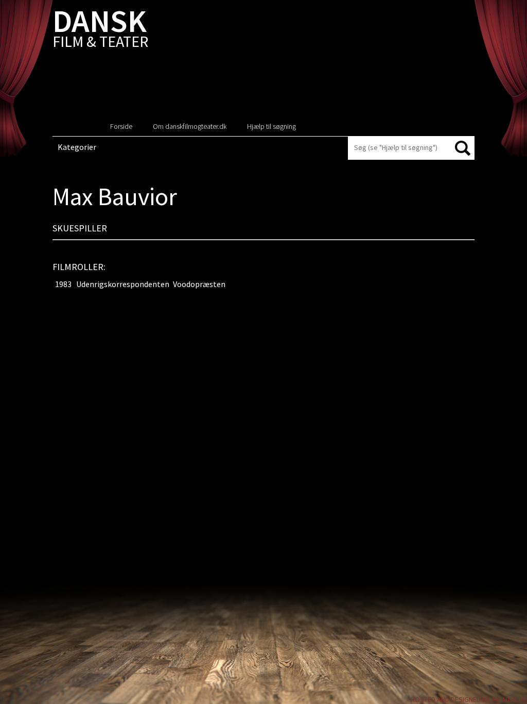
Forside (121, 126)
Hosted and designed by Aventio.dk (469, 699)
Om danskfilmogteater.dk (189, 126)
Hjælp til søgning (271, 126)
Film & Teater (100, 30)
